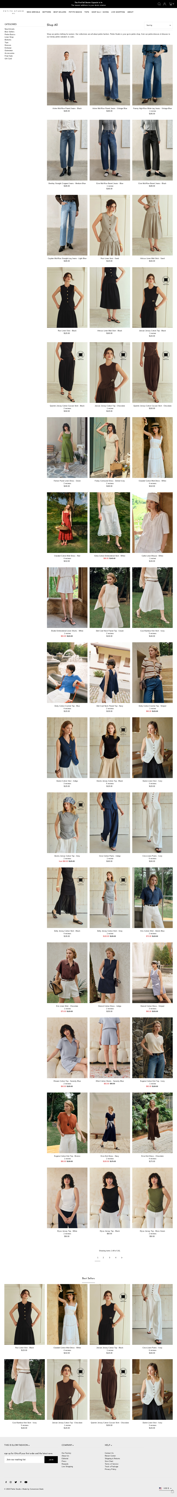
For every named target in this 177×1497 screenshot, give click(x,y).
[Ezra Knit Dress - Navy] (110, 1123)
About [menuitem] (130, 12)
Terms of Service (111, 1464)
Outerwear (9, 51)
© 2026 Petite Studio (12, 1489)
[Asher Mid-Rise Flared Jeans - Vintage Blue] (110, 75)
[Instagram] (11, 1482)
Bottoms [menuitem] (47, 12)
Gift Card (8, 59)
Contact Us (109, 1453)
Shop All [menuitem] (96, 12)
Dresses (8, 45)
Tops (6, 42)
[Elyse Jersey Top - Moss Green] (152, 1198)
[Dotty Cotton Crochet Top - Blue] (67, 672)
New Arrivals (10, 29)
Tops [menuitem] (86, 12)
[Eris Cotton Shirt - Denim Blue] (152, 897)
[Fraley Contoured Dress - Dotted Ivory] (110, 447)
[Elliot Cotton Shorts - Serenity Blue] (110, 1047)
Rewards (65, 1464)
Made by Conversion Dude (33, 1489)
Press (64, 1461)
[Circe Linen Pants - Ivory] (152, 822)
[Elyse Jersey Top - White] (67, 1198)
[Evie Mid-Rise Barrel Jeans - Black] (152, 150)
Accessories (10, 53)
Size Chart (109, 1461)
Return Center (110, 1456)
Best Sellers (9, 32)
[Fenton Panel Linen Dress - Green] (67, 447)
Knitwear (8, 48)
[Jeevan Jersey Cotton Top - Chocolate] (110, 372)
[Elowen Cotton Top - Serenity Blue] (67, 1047)
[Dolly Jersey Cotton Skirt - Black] (67, 897)
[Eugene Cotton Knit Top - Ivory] (152, 1047)
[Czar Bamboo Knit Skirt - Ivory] (152, 597)
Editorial (65, 1459)
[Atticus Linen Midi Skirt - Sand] (152, 225)
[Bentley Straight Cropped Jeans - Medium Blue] (67, 150)
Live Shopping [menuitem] (118, 12)
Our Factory (66, 1453)
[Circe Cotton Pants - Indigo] (110, 822)
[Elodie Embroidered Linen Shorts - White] (67, 597)
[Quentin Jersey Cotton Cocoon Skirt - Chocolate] (152, 372)
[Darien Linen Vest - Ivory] (152, 747)
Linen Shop (9, 37)
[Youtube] (26, 1482)
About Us (65, 1456)
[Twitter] (16, 1482)
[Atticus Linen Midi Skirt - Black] (110, 297)
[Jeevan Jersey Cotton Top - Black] (152, 297)
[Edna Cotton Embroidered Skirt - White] (110, 522)
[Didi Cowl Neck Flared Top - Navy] (110, 672)
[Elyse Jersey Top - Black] (110, 1198)
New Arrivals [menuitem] (33, 12)
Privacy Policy (110, 1469)
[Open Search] (159, 4)
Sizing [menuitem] (106, 12)
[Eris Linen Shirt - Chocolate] (67, 972)
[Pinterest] (21, 1482)
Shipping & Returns (112, 1459)
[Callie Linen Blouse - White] (152, 522)
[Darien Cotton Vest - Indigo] (67, 747)
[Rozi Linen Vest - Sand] (110, 225)
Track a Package (111, 1467)
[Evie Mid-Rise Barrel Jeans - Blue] (110, 150)
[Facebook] (6, 1482)
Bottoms (8, 40)
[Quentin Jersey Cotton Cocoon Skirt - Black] (67, 372)
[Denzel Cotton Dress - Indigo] (110, 972)
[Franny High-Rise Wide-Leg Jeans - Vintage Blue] (152, 75)
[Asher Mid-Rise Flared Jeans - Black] (67, 75)
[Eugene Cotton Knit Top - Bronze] (67, 1123)
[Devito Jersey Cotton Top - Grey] (67, 822)
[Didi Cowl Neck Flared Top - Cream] (110, 597)
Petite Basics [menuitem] (75, 12)
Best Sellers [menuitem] (60, 12)
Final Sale (9, 56)
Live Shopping (67, 1467)
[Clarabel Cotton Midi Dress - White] (152, 447)
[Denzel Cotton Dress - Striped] (152, 972)
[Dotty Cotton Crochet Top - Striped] (152, 672)
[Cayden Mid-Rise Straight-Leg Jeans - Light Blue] (67, 225)
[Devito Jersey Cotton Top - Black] (110, 747)
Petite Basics (10, 34)
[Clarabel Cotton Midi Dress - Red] (67, 522)
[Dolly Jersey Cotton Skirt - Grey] (110, 897)
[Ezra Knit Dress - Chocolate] (152, 1123)
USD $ (166, 1488)
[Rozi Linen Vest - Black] (67, 297)
